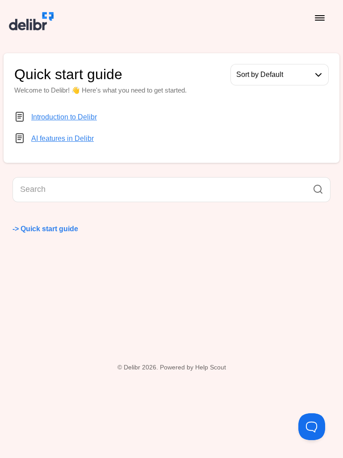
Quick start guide (50, 229)
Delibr (132, 367)
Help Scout (210, 367)
